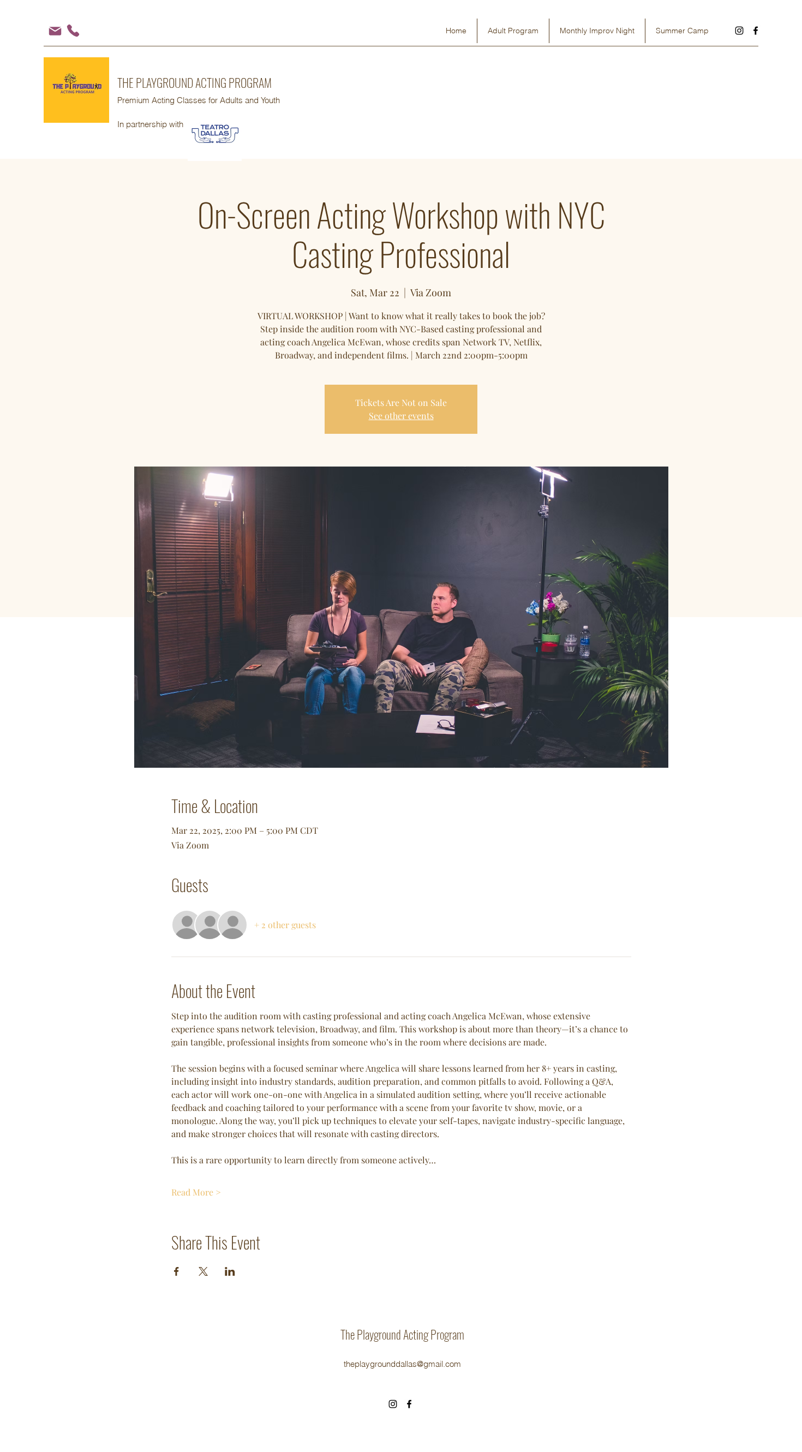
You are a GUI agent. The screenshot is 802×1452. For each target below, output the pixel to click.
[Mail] (55, 31)
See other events (401, 415)
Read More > (196, 1192)
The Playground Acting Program (402, 1334)
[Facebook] (755, 30)
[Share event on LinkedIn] (230, 1271)
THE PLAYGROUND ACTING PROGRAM (194, 82)
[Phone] (73, 30)
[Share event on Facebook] (176, 1271)
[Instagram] (739, 30)
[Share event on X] (203, 1271)
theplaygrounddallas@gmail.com (402, 1364)
